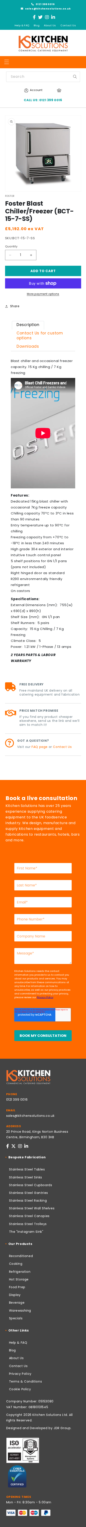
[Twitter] (40, 17)
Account (36, 90)
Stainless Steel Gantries (28, 1193)
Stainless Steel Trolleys (28, 1224)
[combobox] (43, 77)
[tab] (28, 325)
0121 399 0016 (44, 4)
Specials (16, 1318)
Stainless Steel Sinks (25, 1177)
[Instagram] (47, 17)
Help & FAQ (22, 25)
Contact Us (68, 25)
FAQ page (40, 747)
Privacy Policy (20, 1373)
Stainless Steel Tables (27, 1169)
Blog (36, 25)
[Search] (75, 77)
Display (15, 1295)
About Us (50, 25)
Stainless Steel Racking (28, 1200)
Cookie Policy (20, 1389)
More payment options (43, 294)
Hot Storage (19, 1279)
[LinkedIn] (53, 17)
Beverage (17, 1302)
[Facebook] (34, 17)
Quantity (11, 246)
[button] (6, 62)
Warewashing (20, 1310)
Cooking (15, 1263)
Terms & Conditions (25, 1381)
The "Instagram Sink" (26, 1231)
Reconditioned (21, 1256)
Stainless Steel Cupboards (30, 1185)
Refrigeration (20, 1271)
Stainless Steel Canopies (29, 1216)
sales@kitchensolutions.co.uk (47, 8)
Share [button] (15, 306)
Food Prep (17, 1287)
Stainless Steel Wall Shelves (32, 1208)
